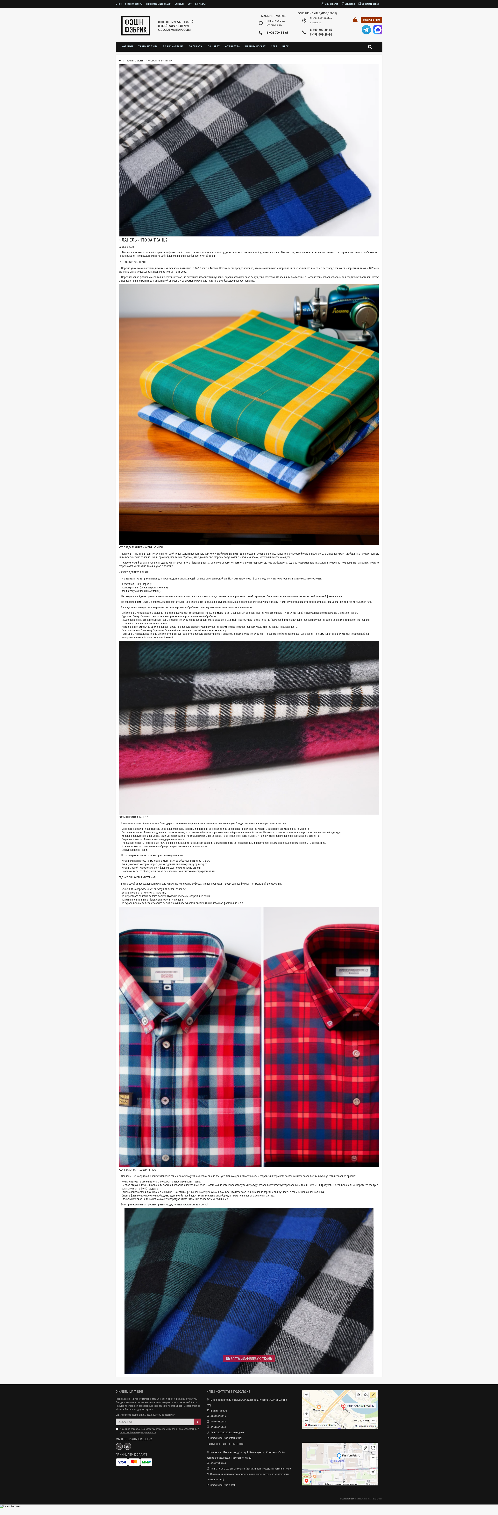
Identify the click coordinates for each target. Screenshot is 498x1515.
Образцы (179, 3)
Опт (190, 3)
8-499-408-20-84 (321, 34)
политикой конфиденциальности (138, 1432)
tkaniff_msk (229, 1484)
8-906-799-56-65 (277, 33)
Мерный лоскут (255, 46)
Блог (285, 46)
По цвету (214, 46)
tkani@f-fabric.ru (218, 1410)
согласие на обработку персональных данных (155, 1428)
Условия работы (134, 3)
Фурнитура (232, 46)
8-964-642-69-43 (218, 1427)
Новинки (127, 46)
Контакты (200, 3)
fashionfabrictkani (233, 1437)
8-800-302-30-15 (321, 30)
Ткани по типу (148, 46)
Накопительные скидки (158, 3)
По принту (196, 46)
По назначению (173, 46)
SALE (274, 46)
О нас (119, 3)
